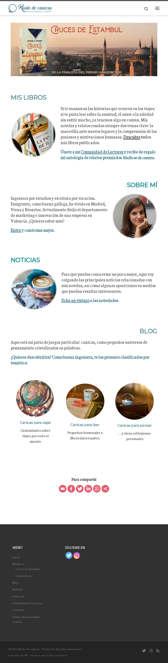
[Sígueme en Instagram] (151, 651)
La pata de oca (24, 575)
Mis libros (18, 564)
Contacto (18, 610)
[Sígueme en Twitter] (144, 651)
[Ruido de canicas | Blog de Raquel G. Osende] (30, 8)
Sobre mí (18, 596)
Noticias (17, 589)
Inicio (16, 557)
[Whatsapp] (97, 489)
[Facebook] (71, 489)
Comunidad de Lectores (102, 151)
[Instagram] (76, 555)
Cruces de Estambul (27, 569)
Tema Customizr (58, 655)
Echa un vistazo (75, 300)
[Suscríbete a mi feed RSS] (157, 651)
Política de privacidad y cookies (26, 619)
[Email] (62, 489)
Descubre (131, 137)
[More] (105, 489)
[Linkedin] (88, 489)
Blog (15, 582)
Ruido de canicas (29, 649)
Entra (16, 230)
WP (26, 655)
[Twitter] (80, 489)
